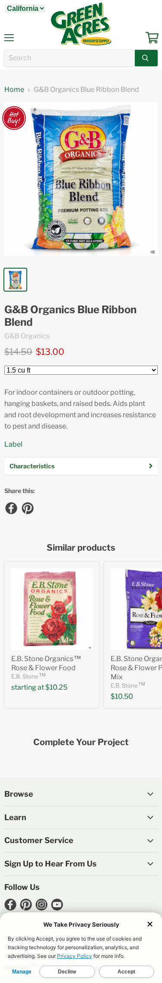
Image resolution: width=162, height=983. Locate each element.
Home (14, 90)
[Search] (146, 58)
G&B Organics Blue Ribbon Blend (70, 316)
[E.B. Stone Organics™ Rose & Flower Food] (51, 609)
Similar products (81, 548)
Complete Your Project (81, 742)
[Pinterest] (27, 507)
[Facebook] (10, 507)
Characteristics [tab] (32, 466)
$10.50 (122, 696)
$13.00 (50, 352)
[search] (69, 58)
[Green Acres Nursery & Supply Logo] (81, 23)
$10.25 (56, 687)
